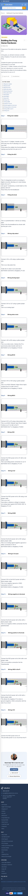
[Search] (24, 8)
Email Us (15, 769)
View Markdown (16, 76)
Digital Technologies (6, 806)
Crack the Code (5, 824)
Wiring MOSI (6, 94)
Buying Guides (5, 819)
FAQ (3, 852)
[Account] (22, 4)
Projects (3, 13)
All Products (4, 804)
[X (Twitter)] (1, 879)
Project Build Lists (6, 817)
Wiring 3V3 (6, 110)
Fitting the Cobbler (8, 84)
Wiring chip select (8, 89)
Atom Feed (4, 866)
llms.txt (3, 871)
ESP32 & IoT (4, 815)
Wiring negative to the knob (10, 105)
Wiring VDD (6, 98)
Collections (4, 826)
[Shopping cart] (25, 4)
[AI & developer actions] (25, 40)
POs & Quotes (5, 843)
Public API (4, 869)
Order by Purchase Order (7, 845)
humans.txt (4, 873)
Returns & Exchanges (6, 856)
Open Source (5, 822)
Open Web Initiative (6, 862)
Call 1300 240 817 (6, 836)
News (3, 828)
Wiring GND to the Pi (8, 108)
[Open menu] (2, 4)
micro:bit (3, 813)
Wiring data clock (7, 92)
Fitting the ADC (7, 85)
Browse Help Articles (15, 776)
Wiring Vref (6, 100)
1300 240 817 (15, 772)
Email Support (5, 839)
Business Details (5, 847)
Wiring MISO (6, 96)
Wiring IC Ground (8, 103)
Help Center (4, 834)
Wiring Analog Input (8, 91)
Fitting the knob (6, 87)
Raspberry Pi (5, 809)
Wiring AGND (7, 101)
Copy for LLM (6, 76)
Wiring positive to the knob (10, 107)
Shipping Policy (5, 854)
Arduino (3, 811)
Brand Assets (5, 849)
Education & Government (7, 841)
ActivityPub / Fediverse (7, 864)
